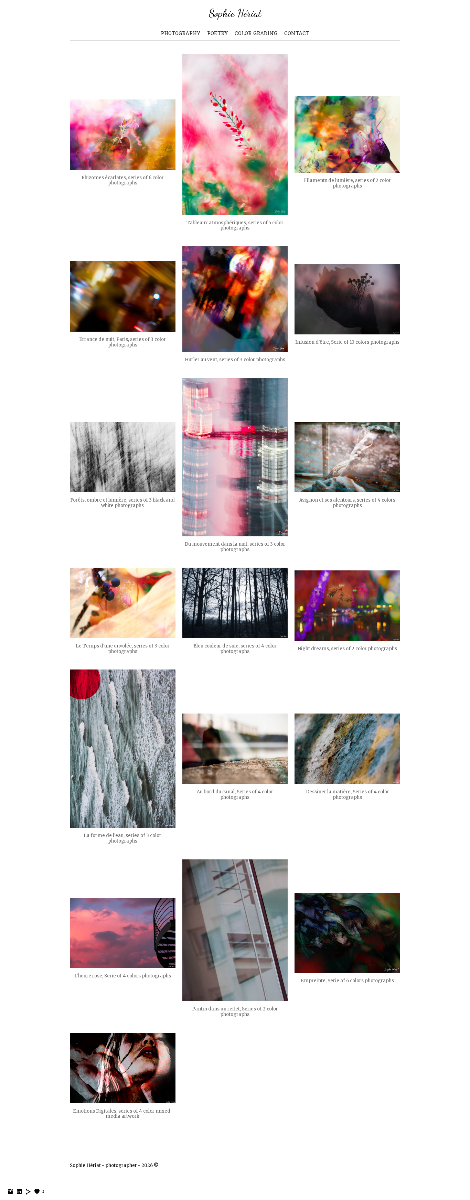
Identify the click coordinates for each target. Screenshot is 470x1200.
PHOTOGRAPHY (180, 33)
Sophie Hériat (235, 13)
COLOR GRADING (256, 33)
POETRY (217, 33)
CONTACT (296, 33)
